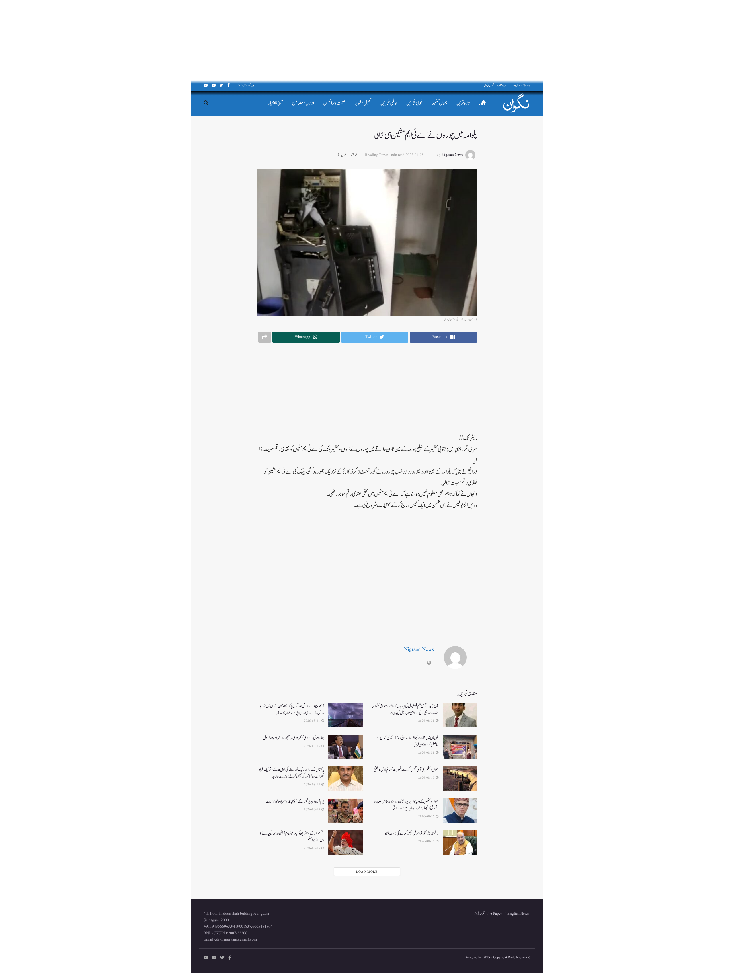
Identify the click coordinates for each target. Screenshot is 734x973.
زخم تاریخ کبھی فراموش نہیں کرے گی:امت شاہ (411, 833)
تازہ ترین (463, 103)
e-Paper (502, 85)
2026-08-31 (426, 721)
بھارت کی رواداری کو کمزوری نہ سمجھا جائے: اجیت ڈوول (293, 738)
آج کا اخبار (275, 103)
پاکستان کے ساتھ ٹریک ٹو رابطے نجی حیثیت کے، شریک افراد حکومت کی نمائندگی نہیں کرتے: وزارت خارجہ (291, 773)
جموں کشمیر (439, 103)
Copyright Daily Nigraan (509, 957)
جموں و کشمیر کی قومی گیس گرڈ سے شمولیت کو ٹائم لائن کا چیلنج (406, 769)
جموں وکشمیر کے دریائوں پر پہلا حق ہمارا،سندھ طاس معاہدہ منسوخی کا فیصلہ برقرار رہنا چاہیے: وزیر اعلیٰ (406, 805)
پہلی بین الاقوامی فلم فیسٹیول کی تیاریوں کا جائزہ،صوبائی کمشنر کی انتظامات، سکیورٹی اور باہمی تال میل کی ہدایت (404, 709)
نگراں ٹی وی (489, 85)
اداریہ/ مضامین (303, 103)
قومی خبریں (414, 103)
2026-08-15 (312, 746)
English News (520, 85)
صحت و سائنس (334, 103)
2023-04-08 (414, 155)
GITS (486, 957)
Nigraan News (452, 155)
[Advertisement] (562, 40)
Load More (367, 871)
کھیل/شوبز (363, 103)
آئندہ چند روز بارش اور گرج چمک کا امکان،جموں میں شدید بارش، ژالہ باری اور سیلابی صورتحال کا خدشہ (291, 709)
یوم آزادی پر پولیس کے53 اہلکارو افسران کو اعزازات (295, 801)
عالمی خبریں (388, 103)
